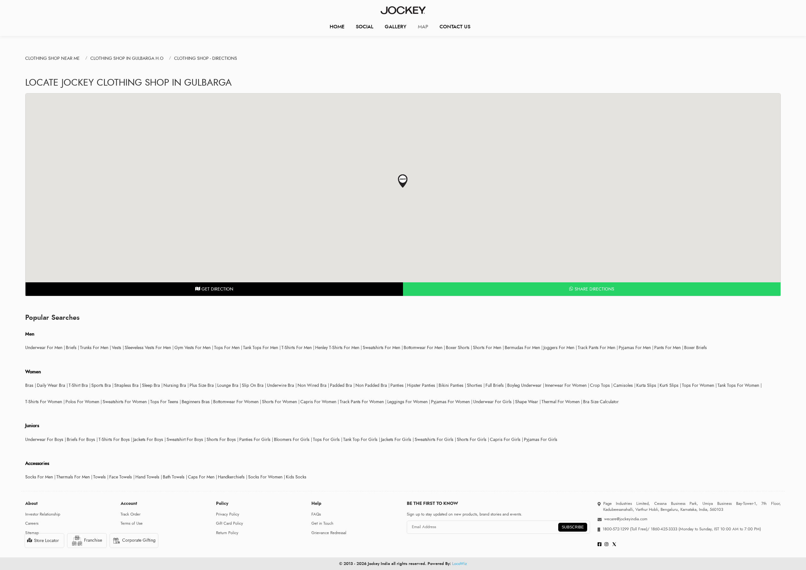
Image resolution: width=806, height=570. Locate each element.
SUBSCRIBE (573, 527)
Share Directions (593, 289)
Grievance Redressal (328, 533)
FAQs (316, 514)
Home (337, 26)
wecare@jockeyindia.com (625, 519)
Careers (31, 523)
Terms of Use (132, 523)
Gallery (395, 26)
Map (423, 26)
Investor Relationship (42, 514)
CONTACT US (455, 26)
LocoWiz (459, 564)
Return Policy (227, 533)
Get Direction (216, 289)
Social (364, 26)
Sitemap (32, 533)
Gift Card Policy (229, 523)
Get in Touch (322, 523)
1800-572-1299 (616, 529)
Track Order (130, 514)
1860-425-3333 (664, 529)
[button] (403, 181)
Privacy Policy (227, 514)
